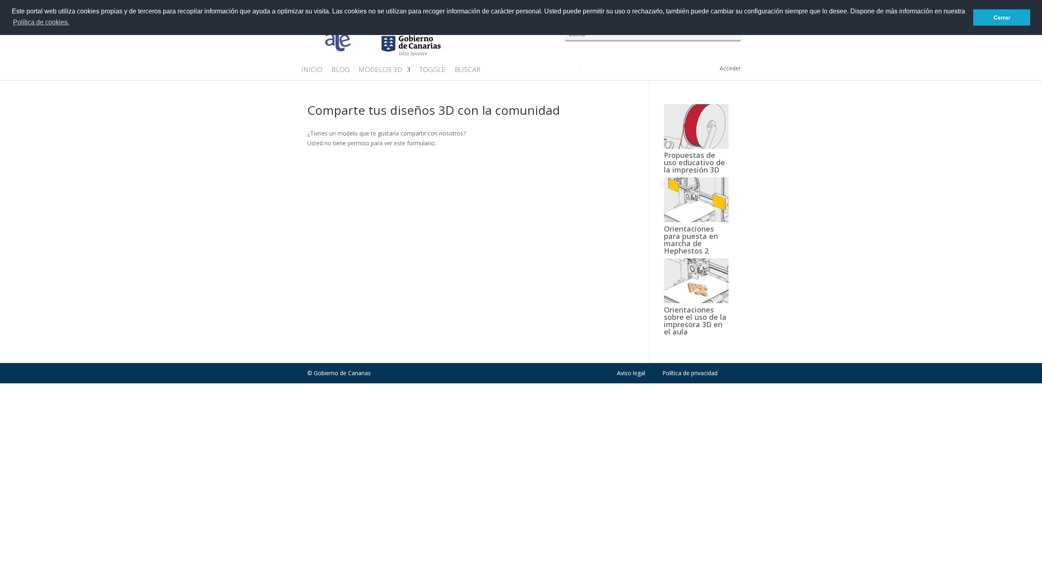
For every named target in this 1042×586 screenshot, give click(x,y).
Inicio (311, 70)
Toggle (432, 70)
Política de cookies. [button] (41, 22)
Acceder (730, 68)
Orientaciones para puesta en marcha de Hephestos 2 (691, 240)
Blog (340, 70)
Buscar (467, 70)
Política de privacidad (690, 373)
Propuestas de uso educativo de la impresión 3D (694, 162)
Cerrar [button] (1002, 17)
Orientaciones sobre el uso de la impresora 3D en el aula (695, 321)
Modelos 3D (380, 70)
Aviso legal (631, 373)
